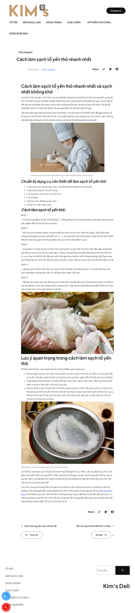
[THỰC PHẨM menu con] (81, 22)
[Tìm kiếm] (122, 570)
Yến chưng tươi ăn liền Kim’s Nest (93, 525)
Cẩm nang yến (25, 52)
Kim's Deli (116, 585)
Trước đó (34, 535)
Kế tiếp (99, 535)
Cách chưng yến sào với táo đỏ (40, 525)
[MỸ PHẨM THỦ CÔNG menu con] (111, 22)
